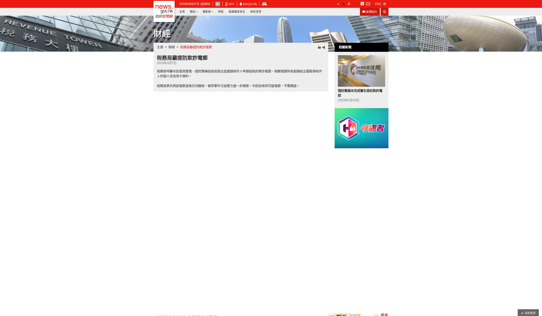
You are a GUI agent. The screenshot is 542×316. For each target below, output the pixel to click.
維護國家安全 (237, 11)
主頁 (182, 11)
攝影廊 (207, 11)
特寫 (221, 11)
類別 (192, 11)
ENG (378, 3)
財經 (172, 47)
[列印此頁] (319, 47)
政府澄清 (255, 11)
